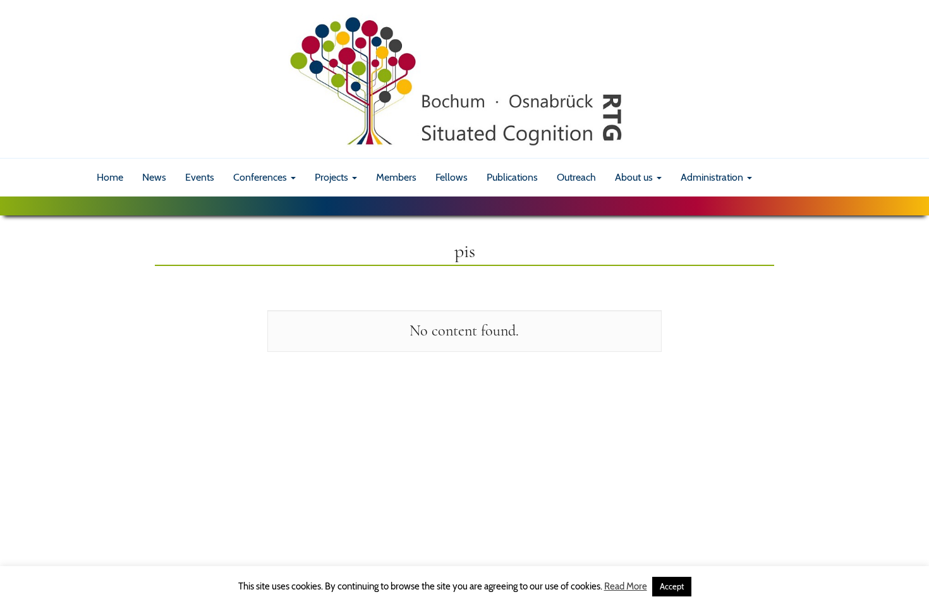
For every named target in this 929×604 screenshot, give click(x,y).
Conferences (261, 177)
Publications (512, 177)
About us (635, 177)
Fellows (451, 177)
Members (396, 177)
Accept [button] (672, 586)
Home (110, 177)
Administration (713, 177)
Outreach (576, 177)
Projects (333, 177)
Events (199, 177)
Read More (625, 586)
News (154, 177)
